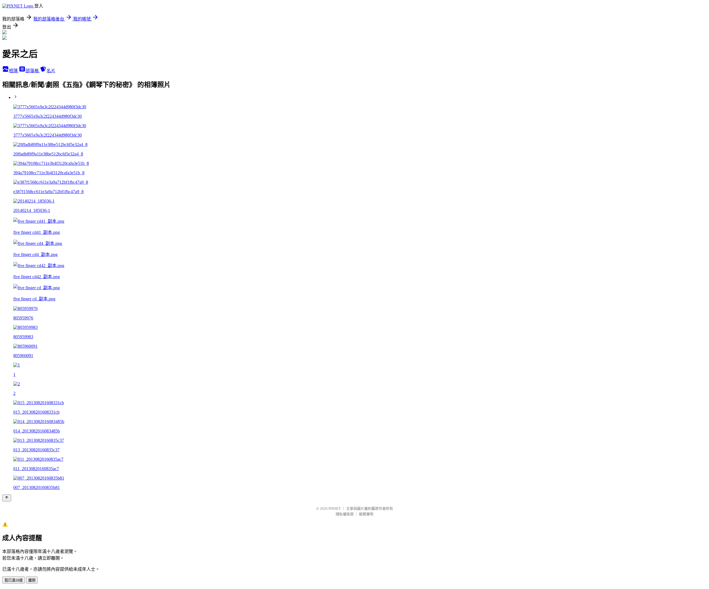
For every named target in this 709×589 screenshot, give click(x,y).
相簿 (14, 70)
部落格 (32, 70)
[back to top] (6, 498)
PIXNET (334, 508)
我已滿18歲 (13, 580)
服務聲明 (366, 514)
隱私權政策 (345, 514)
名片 (51, 70)
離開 (31, 580)
